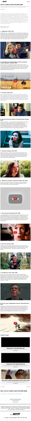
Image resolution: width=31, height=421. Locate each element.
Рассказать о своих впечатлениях (15, 399)
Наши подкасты (15, 417)
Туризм (26, 417)
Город (21, 417)
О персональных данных (19, 409)
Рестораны (19, 417)
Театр (9, 417)
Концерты (7, 417)
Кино (4, 417)
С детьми (23, 417)
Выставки (12, 417)
